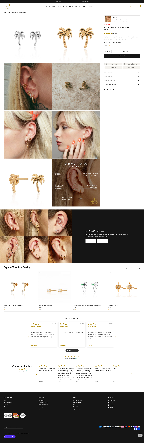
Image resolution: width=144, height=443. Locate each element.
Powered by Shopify (25, 433)
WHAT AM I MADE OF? (110, 81)
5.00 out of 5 (76, 357)
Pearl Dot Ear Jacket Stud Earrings (13, 305)
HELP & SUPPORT (8, 397)
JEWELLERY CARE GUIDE (110, 85)
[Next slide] (116, 337)
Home (5, 12)
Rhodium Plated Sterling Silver (106, 45)
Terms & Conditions (77, 400)
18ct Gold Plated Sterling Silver (109, 45)
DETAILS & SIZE (108, 73)
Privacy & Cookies (77, 402)
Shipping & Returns (8, 402)
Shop (9, 12)
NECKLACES (69, 6)
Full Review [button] (34, 345)
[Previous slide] (28, 337)
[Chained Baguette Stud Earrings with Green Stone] (89, 287)
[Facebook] (105, 90)
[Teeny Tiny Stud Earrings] (54, 287)
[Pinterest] (108, 90)
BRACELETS (77, 6)
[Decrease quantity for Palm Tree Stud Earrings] (105, 51)
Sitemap (6, 407)
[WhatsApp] (111, 90)
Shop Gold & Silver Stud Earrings (132, 268)
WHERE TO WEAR (108, 77)
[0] (139, 6)
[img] (35, 324)
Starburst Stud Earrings (115, 305)
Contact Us (6, 405)
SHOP (47, 6)
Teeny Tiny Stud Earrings (45, 305)
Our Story (40, 407)
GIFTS (90, 6)
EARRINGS (60, 6)
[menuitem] (48, 6)
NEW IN (53, 6)
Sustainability (41, 400)
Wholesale (75, 405)
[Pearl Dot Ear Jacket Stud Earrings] (20, 287)
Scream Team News (43, 402)
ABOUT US (41, 397)
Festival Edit (13, 12)
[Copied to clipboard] (114, 90)
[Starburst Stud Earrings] (124, 287)
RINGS (84, 6)
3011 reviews (22, 371)
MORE (74, 397)
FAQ (5, 400)
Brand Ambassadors (43, 405)
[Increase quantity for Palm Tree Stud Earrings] (109, 51)
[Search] (133, 6)
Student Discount (77, 407)
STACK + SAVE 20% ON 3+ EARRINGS (72, 1)
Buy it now (122, 56)
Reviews (40, 409)
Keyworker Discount (77, 409)
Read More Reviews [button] (72, 351)
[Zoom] (48, 17)
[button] (108, 34)
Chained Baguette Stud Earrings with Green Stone (87, 305)
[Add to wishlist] (5, 16)
